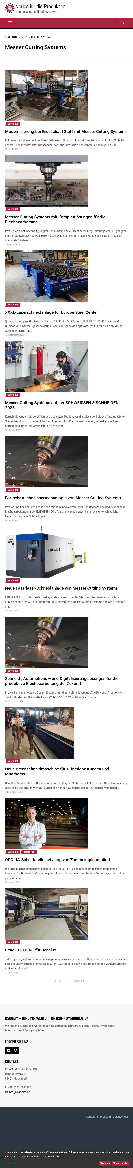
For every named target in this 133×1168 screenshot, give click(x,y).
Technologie (29, 852)
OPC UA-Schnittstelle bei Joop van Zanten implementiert (57, 859)
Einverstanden (120, 1163)
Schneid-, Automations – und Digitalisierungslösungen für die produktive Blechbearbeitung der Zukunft (61, 681)
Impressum (104, 1116)
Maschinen (13, 124)
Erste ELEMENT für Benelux (30, 950)
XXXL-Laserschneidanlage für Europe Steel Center (51, 312)
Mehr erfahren (10, 1163)
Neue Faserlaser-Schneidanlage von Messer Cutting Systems (61, 588)
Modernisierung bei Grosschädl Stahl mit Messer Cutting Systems (66, 131)
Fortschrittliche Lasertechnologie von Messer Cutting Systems (63, 497)
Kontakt (90, 1116)
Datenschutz (120, 1116)
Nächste (79, 980)
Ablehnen (105, 1163)
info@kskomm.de (19, 1092)
